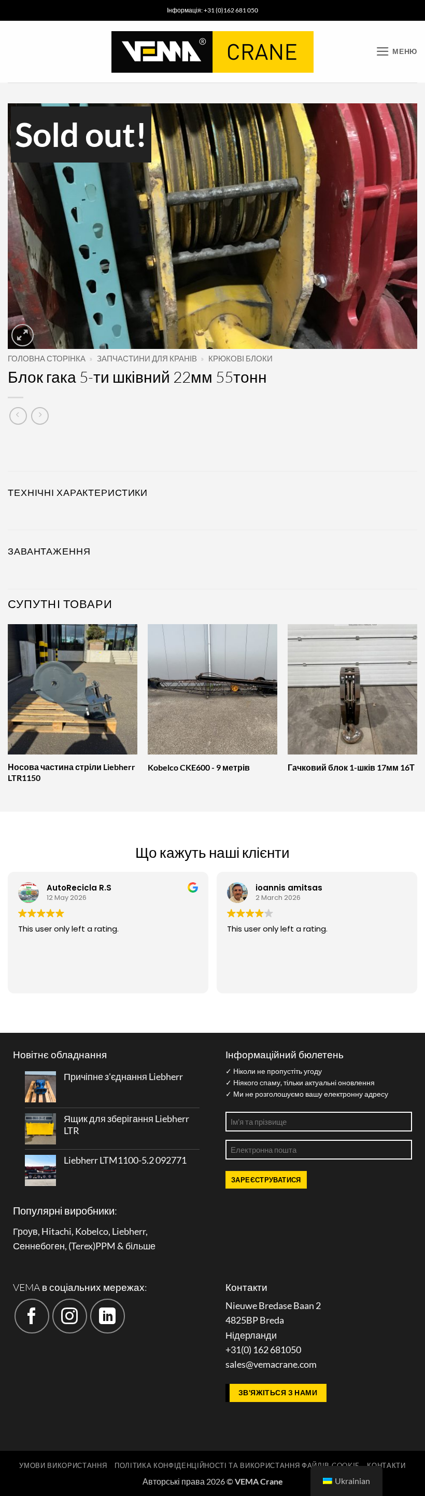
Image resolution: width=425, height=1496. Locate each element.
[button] (396, 51)
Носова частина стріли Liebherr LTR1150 (71, 772)
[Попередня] (8, 717)
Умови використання (63, 1465)
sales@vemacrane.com (271, 1364)
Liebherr (129, 1231)
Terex (82, 1246)
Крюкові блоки (240, 358)
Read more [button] (294, 977)
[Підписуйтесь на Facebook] (32, 1316)
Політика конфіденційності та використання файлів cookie (237, 1465)
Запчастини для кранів (147, 358)
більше (140, 1246)
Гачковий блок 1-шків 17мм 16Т (351, 767)
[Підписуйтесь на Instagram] (69, 1316)
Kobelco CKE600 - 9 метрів (199, 767)
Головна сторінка (47, 358)
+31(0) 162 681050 (263, 1349)
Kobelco (91, 1231)
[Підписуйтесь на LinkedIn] (107, 1316)
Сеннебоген (39, 1246)
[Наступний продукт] (18, 416)
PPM (105, 1246)
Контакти (386, 1465)
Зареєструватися (266, 1180)
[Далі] (416, 717)
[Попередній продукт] (40, 416)
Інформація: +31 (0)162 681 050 (212, 10)
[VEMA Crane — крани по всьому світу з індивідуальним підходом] (212, 52)
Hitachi (56, 1231)
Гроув (25, 1231)
